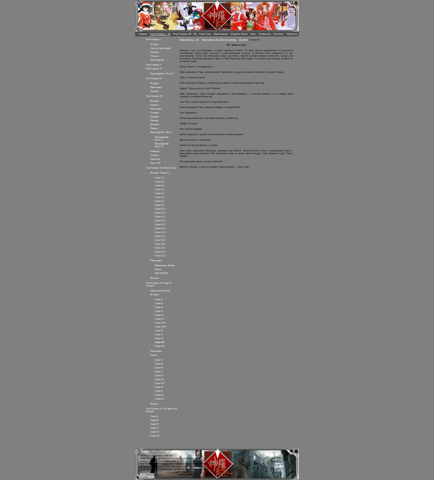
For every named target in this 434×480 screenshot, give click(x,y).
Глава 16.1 (160, 232)
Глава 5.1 (159, 189)
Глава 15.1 (160, 228)
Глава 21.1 (160, 251)
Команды (155, 151)
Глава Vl (159, 315)
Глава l (153, 355)
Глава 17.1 (160, 236)
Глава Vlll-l (160, 323)
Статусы (154, 56)
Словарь (154, 112)
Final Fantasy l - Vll (160, 34)
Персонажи (156, 87)
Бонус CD (155, 163)
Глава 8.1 (159, 201)
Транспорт (155, 159)
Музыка (154, 403)
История (243, 39)
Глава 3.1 (159, 181)
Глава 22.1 (160, 255)
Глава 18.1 (160, 240)
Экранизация (220, 34)
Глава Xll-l (160, 346)
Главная (142, 34)
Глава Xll (159, 399)
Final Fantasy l (153, 39)
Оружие (154, 120)
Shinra (158, 269)
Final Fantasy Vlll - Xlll (184, 34)
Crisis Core (205, 34)
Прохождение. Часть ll (161, 73)
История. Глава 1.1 (160, 173)
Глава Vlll (159, 383)
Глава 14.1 (160, 224)
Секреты (154, 105)
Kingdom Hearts (239, 34)
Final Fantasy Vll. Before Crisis (161, 168)
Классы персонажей (160, 48)
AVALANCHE (161, 273)
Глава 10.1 (160, 209)
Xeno (253, 34)
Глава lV (159, 307)
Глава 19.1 (160, 244)
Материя (154, 278)
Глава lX (159, 330)
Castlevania (265, 34)
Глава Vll (159, 319)
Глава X (159, 334)
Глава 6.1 (159, 193)
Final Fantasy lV (154, 68)
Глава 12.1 (160, 216)
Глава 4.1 (159, 185)
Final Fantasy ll (153, 64)
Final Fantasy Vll (154, 96)
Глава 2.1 (159, 177)
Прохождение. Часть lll (162, 145)
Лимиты (154, 128)
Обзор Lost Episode (160, 290)
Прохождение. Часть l (161, 132)
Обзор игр (292, 34)
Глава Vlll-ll (160, 326)
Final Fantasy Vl (154, 78)
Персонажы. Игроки (165, 265)
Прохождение (157, 60)
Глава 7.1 (159, 197)
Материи (154, 124)
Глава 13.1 (160, 220)
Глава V (159, 311)
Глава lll (159, 303)
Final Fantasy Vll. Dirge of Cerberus (218, 39)
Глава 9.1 (159, 205)
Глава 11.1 (160, 212)
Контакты (279, 34)
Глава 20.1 (160, 248)
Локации (154, 52)
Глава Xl (159, 338)
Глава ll (158, 299)
